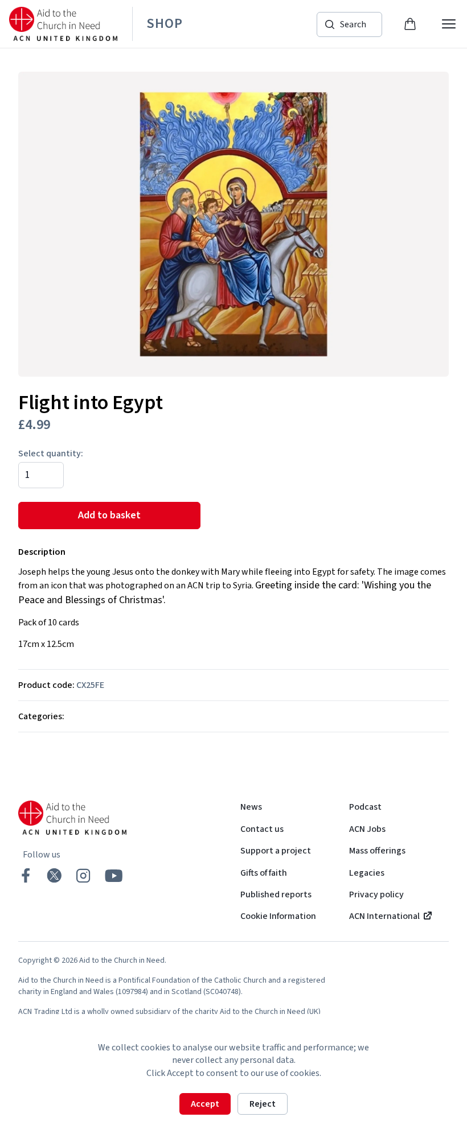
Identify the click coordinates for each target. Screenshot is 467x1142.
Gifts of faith (263, 873)
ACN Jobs (367, 829)
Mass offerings (377, 850)
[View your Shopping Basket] (410, 24)
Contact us (262, 829)
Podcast (365, 807)
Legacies (366, 873)
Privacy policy (376, 894)
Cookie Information (278, 916)
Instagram (83, 875)
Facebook (25, 875)
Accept (205, 1104)
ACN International (384, 916)
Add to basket (109, 515)
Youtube (114, 875)
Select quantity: (50, 453)
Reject (262, 1104)
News (251, 807)
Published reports (276, 894)
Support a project (275, 850)
